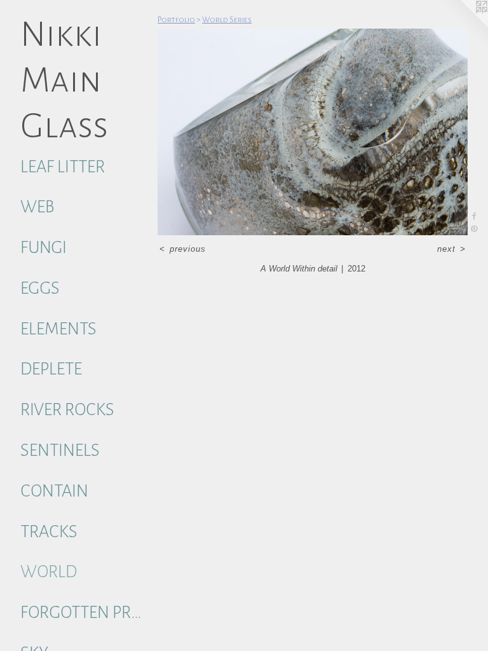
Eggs (40, 288)
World (48, 572)
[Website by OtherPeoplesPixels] (462, 25)
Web (37, 207)
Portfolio (176, 19)
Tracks (49, 532)
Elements (58, 329)
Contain (54, 491)
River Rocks (67, 410)
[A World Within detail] (313, 132)
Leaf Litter (62, 167)
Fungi (43, 247)
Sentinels (60, 450)
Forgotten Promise (83, 612)
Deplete (51, 369)
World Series (227, 19)
